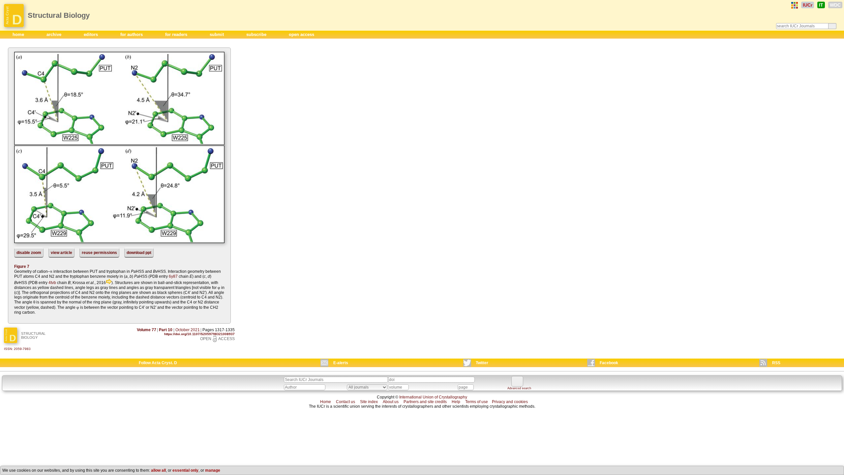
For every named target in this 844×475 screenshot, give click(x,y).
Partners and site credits (425, 401)
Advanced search (519, 388)
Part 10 (165, 330)
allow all (158, 470)
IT (821, 5)
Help (456, 401)
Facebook (609, 363)
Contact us (345, 401)
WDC (835, 5)
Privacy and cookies (510, 401)
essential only (185, 470)
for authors (132, 34)
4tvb (52, 282)
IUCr (807, 5)
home (19, 34)
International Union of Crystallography (433, 397)
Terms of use (476, 401)
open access (301, 34)
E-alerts (340, 363)
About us (391, 401)
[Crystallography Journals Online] (794, 5)
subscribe (257, 34)
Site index (369, 401)
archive (54, 34)
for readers (177, 34)
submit (217, 34)
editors (91, 34)
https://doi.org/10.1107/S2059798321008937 (199, 334)
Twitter (482, 363)
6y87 (173, 276)
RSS (776, 363)
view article (61, 252)
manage (212, 470)
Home (325, 401)
